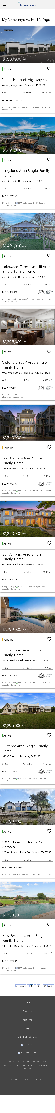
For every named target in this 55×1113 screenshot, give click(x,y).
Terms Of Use (16, 1062)
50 (44, 986)
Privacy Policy (35, 1062)
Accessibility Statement (18, 1065)
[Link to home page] (27, 4)
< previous (21, 986)
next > (51, 986)
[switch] (49, 69)
